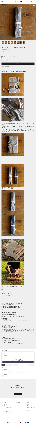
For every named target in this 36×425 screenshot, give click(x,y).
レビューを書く (18, 362)
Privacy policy (18, 402)
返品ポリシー (29, 410)
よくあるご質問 (4, 402)
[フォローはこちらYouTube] (9, 414)
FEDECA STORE (4, 45)
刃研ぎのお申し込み (4, 404)
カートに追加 (18, 63)
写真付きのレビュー (9, 364)
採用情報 (28, 402)
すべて (3, 364)
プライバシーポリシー (30, 408)
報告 (6, 375)
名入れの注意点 (4, 405)
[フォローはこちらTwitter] (4, 414)
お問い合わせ (29, 405)
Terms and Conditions (19, 404)
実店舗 (28, 404)
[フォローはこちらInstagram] (6, 414)
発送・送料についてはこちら (5, 66)
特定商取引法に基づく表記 (30, 407)
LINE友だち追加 (18, 393)
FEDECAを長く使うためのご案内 (6, 411)
